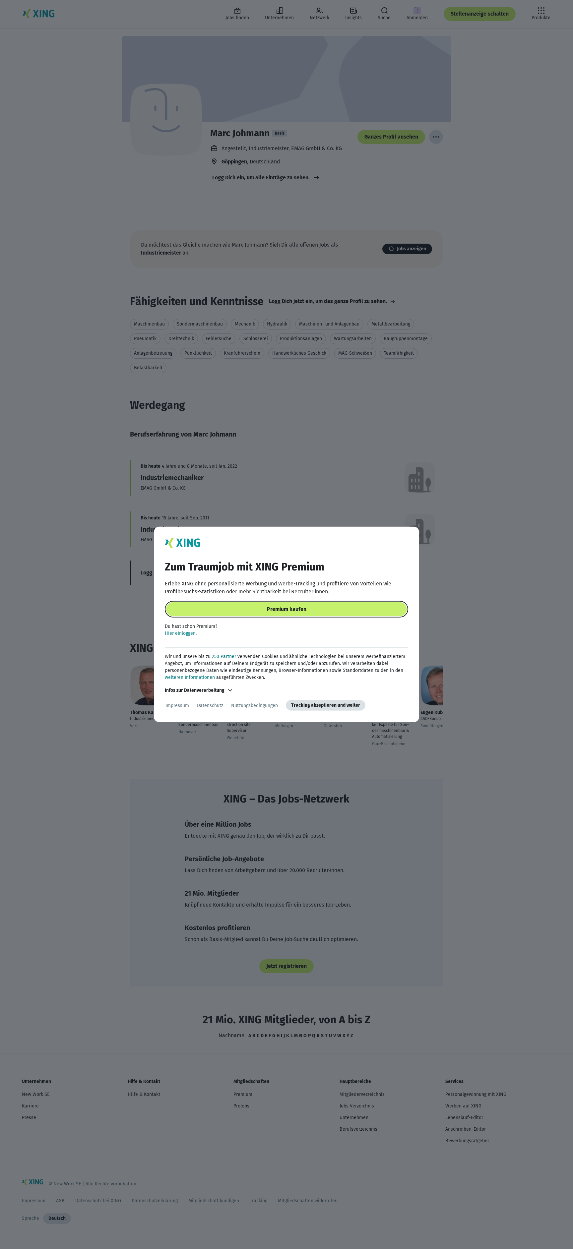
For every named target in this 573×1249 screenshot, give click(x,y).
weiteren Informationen (190, 677)
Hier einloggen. (181, 633)
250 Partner (224, 656)
